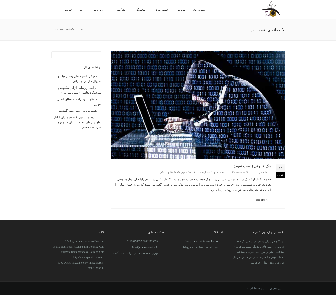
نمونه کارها (161, 9)
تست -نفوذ (218, 172)
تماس (68, 9)
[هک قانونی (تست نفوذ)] (198, 105)
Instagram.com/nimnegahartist (201, 241)
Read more (262, 199)
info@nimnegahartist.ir (145, 247)
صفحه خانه (198, 9)
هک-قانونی (171, 172)
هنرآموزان (119, 9)
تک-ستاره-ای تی (204, 172)
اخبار (81, 9)
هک (178, 172)
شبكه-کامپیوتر (188, 172)
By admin (262, 172)
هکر (162, 172)
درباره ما (99, 9)
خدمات (182, 9)
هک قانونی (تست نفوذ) (252, 166)
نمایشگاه (140, 9)
